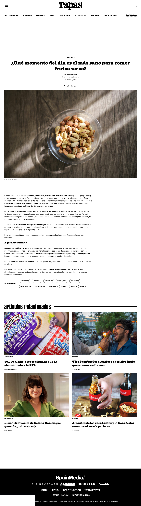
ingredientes (40, 286)
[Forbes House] (60, 495)
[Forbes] (54, 489)
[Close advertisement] (33, 497)
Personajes (8, 418)
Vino (52, 15)
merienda (52, 286)
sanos (72, 286)
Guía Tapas (110, 15)
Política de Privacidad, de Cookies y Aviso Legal (77, 501)
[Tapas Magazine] (44, 490)
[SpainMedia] (70, 478)
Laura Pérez (12, 369)
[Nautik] (103, 484)
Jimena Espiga (72, 74)
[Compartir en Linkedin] (72, 85)
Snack (82, 286)
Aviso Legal (99, 501)
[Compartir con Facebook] (65, 85)
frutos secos (67, 195)
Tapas (77, 369)
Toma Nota (70, 57)
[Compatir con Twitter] (68, 85)
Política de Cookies (111, 501)
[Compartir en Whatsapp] (75, 85)
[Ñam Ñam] (68, 484)
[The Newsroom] (45, 484)
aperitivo (36, 281)
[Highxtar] (87, 484)
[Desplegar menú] (6, 6)
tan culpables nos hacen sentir (36, 214)
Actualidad (11, 15)
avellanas (49, 281)
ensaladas (75, 281)
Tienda (95, 15)
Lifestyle (80, 15)
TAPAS (9, 430)
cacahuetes (61, 281)
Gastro (40, 15)
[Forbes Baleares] (81, 495)
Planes (27, 15)
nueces (63, 286)
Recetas (65, 15)
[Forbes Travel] (71, 489)
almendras (39, 195)
